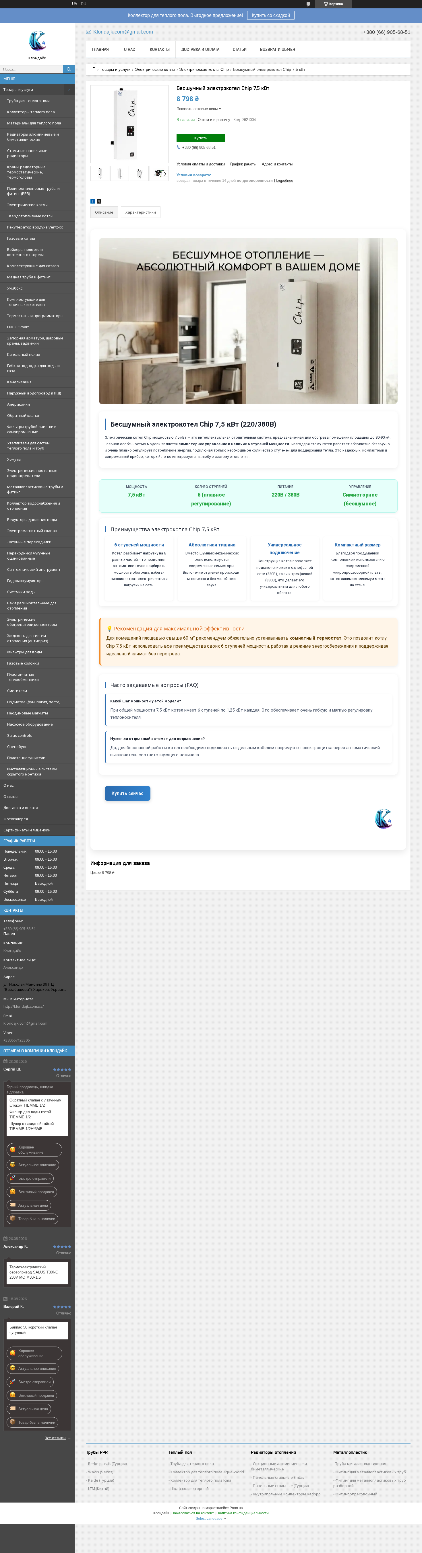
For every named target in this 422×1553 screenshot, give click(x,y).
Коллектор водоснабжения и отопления (33, 506)
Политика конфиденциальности (242, 1513)
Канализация (19, 381)
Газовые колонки (23, 663)
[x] (99, 202)
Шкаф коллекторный (190, 1488)
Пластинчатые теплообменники (23, 677)
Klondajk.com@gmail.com (25, 1023)
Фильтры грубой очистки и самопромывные (32, 429)
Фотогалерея (15, 818)
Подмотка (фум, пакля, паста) (33, 701)
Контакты (160, 49)
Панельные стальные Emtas (278, 1477)
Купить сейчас (128, 793)
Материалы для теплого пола (34, 123)
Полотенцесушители (26, 757)
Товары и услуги (18, 89)
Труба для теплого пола (29, 100)
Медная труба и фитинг (28, 277)
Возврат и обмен (277, 49)
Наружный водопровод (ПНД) (34, 393)
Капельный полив (23, 354)
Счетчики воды (21, 591)
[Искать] (69, 69)
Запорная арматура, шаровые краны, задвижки (35, 340)
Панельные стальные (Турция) (281, 1485)
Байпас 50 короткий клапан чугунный (33, 1330)
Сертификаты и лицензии (27, 830)
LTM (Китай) (98, 1488)
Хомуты (14, 459)
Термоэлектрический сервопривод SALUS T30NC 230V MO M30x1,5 (33, 1272)
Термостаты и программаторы (35, 315)
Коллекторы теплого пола (31, 111)
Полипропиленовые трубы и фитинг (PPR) (33, 191)
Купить (201, 137)
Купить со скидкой (271, 15)
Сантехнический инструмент (34, 569)
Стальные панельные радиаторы (27, 153)
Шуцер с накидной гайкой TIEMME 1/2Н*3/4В (31, 1126)
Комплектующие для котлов (33, 265)
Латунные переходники (29, 541)
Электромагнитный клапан (32, 530)
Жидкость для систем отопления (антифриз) (27, 638)
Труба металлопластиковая (360, 1463)
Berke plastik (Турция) (107, 1463)
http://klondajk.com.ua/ (23, 1006)
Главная (100, 49)
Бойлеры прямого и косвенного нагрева (25, 252)
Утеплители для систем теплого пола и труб (28, 445)
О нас (8, 785)
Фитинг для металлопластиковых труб (370, 1471)
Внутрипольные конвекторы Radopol (287, 1494)
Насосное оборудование (30, 724)
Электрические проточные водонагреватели (32, 473)
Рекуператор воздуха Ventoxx (35, 227)
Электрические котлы (27, 204)
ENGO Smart (18, 326)
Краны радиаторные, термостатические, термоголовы (27, 172)
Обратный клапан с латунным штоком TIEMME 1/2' (35, 1102)
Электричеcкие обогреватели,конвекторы (32, 622)
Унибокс (14, 288)
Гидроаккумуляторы (25, 580)
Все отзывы (55, 1437)
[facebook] (92, 202)
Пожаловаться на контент (192, 1513)
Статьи (240, 49)
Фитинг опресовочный (356, 1494)
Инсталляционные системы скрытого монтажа (32, 771)
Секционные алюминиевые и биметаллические (279, 1466)
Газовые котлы (21, 238)
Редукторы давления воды (32, 519)
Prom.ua (236, 1508)
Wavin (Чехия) (100, 1471)
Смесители (17, 690)
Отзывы (10, 796)
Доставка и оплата (20, 807)
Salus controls (19, 735)
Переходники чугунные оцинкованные (29, 555)
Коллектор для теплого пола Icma (201, 1480)
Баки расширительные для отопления (32, 605)
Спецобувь (17, 746)
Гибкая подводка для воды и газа (33, 368)
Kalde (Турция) (101, 1480)
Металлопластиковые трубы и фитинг (35, 489)
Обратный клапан (23, 415)
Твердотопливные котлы (30, 215)
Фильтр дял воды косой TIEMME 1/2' (30, 1114)
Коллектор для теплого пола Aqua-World (207, 1471)
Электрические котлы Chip (204, 69)
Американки (18, 404)
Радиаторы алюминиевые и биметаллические (33, 137)
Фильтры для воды (24, 652)
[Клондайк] (37, 41)
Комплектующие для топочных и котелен (26, 302)
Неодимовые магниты (27, 713)
